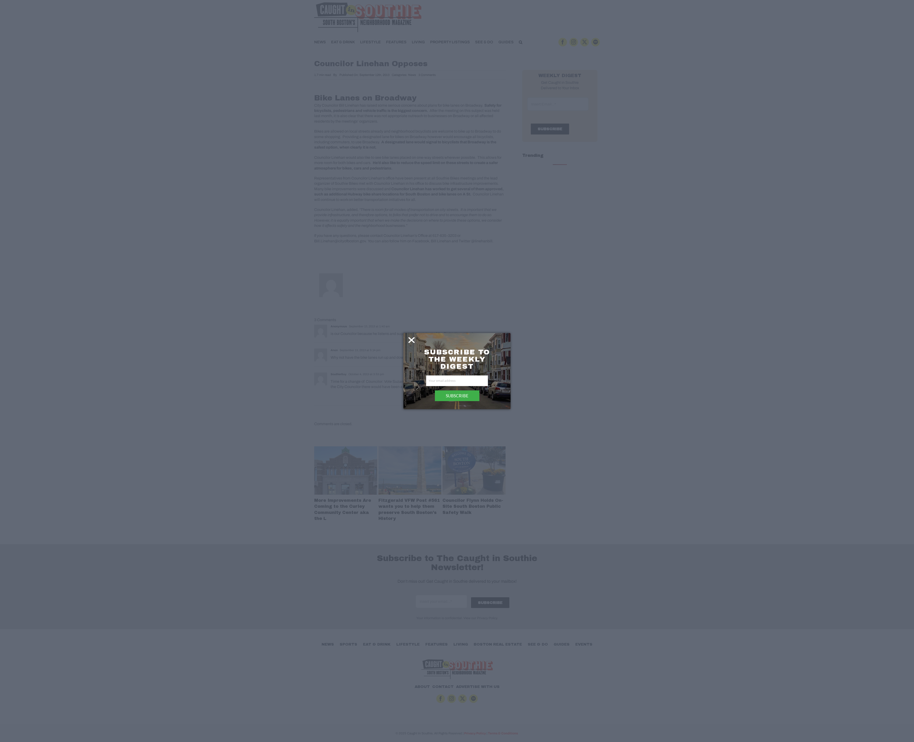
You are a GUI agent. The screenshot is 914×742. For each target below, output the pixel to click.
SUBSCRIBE (457, 395)
